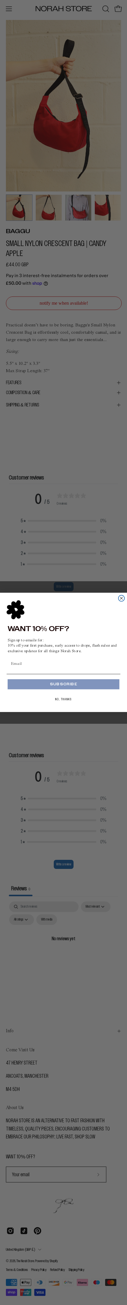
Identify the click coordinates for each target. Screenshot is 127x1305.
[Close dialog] (121, 598)
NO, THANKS (63, 699)
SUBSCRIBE (63, 684)
